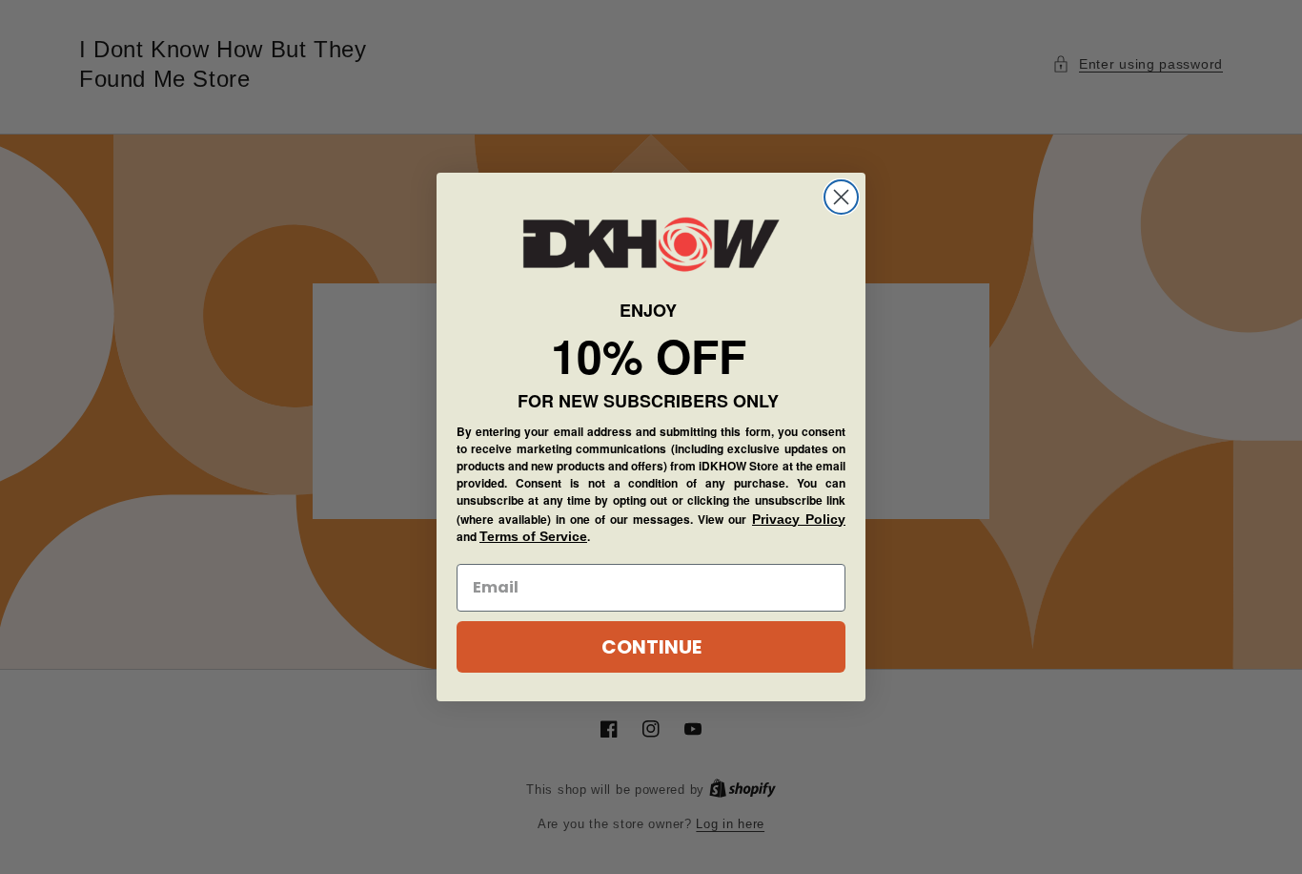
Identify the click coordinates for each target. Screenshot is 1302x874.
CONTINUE (651, 647)
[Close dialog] (841, 197)
